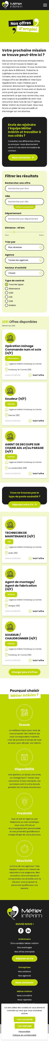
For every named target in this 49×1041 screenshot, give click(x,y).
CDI (10, 297)
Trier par (10, 241)
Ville (7, 196)
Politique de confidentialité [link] (24, 1035)
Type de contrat (14, 280)
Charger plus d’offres (24, 672)
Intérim (12, 305)
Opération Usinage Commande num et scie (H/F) (23, 349)
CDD (11, 292)
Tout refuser (24, 1026)
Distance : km (15, 227)
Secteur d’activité (15, 267)
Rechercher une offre (17, 183)
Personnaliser (24, 1031)
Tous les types (16, 284)
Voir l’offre (38, 375)
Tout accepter (25, 1019)
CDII (11, 301)
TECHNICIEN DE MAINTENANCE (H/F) (20, 534)
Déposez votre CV (22, 504)
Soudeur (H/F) (15, 399)
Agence (9, 254)
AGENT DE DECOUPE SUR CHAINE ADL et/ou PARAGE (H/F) (24, 447)
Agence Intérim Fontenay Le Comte (25, 364)
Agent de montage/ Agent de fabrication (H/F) (21, 585)
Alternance (14, 288)
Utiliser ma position (24, 207)
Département (13, 213)
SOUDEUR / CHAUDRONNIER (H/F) (21, 636)
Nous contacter (21, 157)
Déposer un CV (24, 958)
